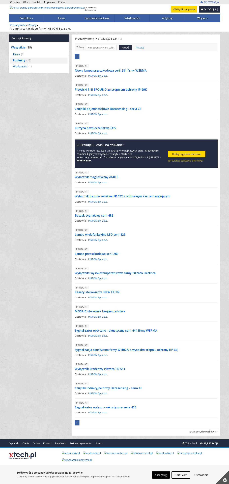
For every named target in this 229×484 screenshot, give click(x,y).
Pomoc (99, 443)
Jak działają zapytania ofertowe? (185, 160)
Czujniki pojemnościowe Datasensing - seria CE (108, 109)
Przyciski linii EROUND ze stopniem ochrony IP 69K (111, 89)
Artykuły (167, 18)
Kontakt (47, 443)
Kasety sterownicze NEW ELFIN (97, 292)
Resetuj (140, 47)
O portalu (14, 443)
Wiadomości (132, 18)
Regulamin (60, 443)
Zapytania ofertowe (96, 18)
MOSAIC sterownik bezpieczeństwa (100, 311)
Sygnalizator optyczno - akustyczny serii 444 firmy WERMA (116, 330)
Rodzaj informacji (21, 38)
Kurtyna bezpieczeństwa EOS (95, 128)
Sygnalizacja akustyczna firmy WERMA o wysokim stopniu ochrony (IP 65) (126, 350)
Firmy (61, 18)
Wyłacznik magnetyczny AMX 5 (96, 177)
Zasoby (32, 25)
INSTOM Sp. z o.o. (98, 75)
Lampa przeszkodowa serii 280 (96, 254)
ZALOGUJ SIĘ (210, 9)
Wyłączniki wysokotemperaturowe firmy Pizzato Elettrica (115, 273)
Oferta (26, 443)
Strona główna (17, 25)
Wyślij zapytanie (186, 9)
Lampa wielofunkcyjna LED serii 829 (100, 234)
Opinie (36, 443)
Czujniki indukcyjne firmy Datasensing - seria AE (108, 388)
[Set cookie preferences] (222, 477)
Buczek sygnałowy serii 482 (94, 215)
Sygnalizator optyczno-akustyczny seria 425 (105, 407)
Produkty (25, 18)
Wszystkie (18, 47)
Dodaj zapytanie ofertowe (186, 154)
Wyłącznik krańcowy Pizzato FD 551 (100, 369)
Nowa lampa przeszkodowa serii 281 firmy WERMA (111, 70)
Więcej (201, 18)
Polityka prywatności (81, 443)
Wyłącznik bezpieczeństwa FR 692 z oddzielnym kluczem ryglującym (122, 196)
